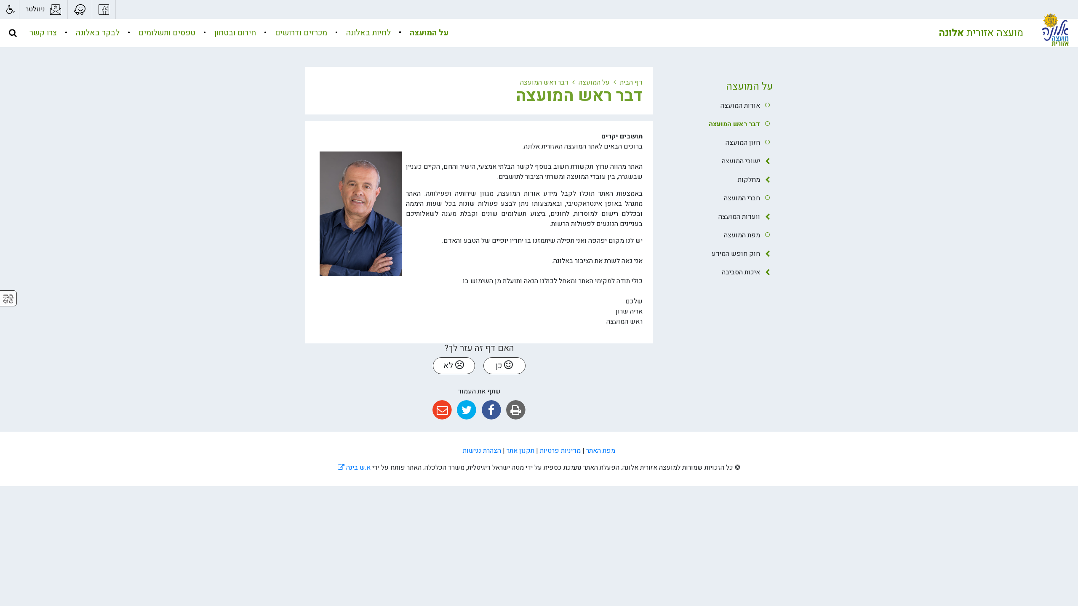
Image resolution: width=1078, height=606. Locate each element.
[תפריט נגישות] (9, 9)
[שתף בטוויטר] (467, 410)
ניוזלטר (35, 9)
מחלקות (749, 180)
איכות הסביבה (741, 272)
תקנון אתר (520, 451)
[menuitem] (420, 33)
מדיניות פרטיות (560, 451)
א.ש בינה (354, 467)
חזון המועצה (743, 143)
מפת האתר (600, 451)
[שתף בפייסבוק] (491, 410)
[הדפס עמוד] (515, 410)
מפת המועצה (742, 235)
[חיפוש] (12, 32)
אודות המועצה (740, 106)
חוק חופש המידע (736, 254)
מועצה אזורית (981, 33)
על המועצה (428, 33)
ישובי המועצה (741, 161)
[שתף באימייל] (442, 410)
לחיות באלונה (367, 33)
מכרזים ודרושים (300, 33)
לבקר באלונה (97, 33)
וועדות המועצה (739, 217)
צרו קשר (43, 33)
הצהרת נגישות (482, 451)
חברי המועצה (742, 198)
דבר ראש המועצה (734, 124)
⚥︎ (8, 299)
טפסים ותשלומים (165, 33)
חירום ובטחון (234, 33)
